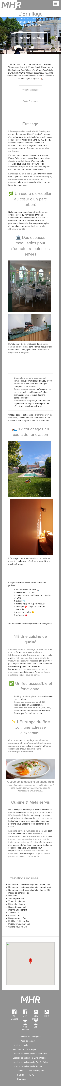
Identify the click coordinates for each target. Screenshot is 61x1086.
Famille (20, 1074)
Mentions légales (36, 1070)
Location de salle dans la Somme (27, 1066)
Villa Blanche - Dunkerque (24, 1049)
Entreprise (22, 1079)
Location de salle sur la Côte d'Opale (29, 1057)
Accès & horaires (30, 101)
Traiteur (20, 1070)
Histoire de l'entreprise (30, 1036)
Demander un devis (30, 37)
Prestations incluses (30, 89)
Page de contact (27, 1040)
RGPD (31, 1074)
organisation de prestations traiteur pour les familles (29, 673)
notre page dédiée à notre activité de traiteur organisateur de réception (28, 659)
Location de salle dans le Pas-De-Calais (30, 1062)
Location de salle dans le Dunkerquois (30, 1053)
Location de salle (20, 1045)
